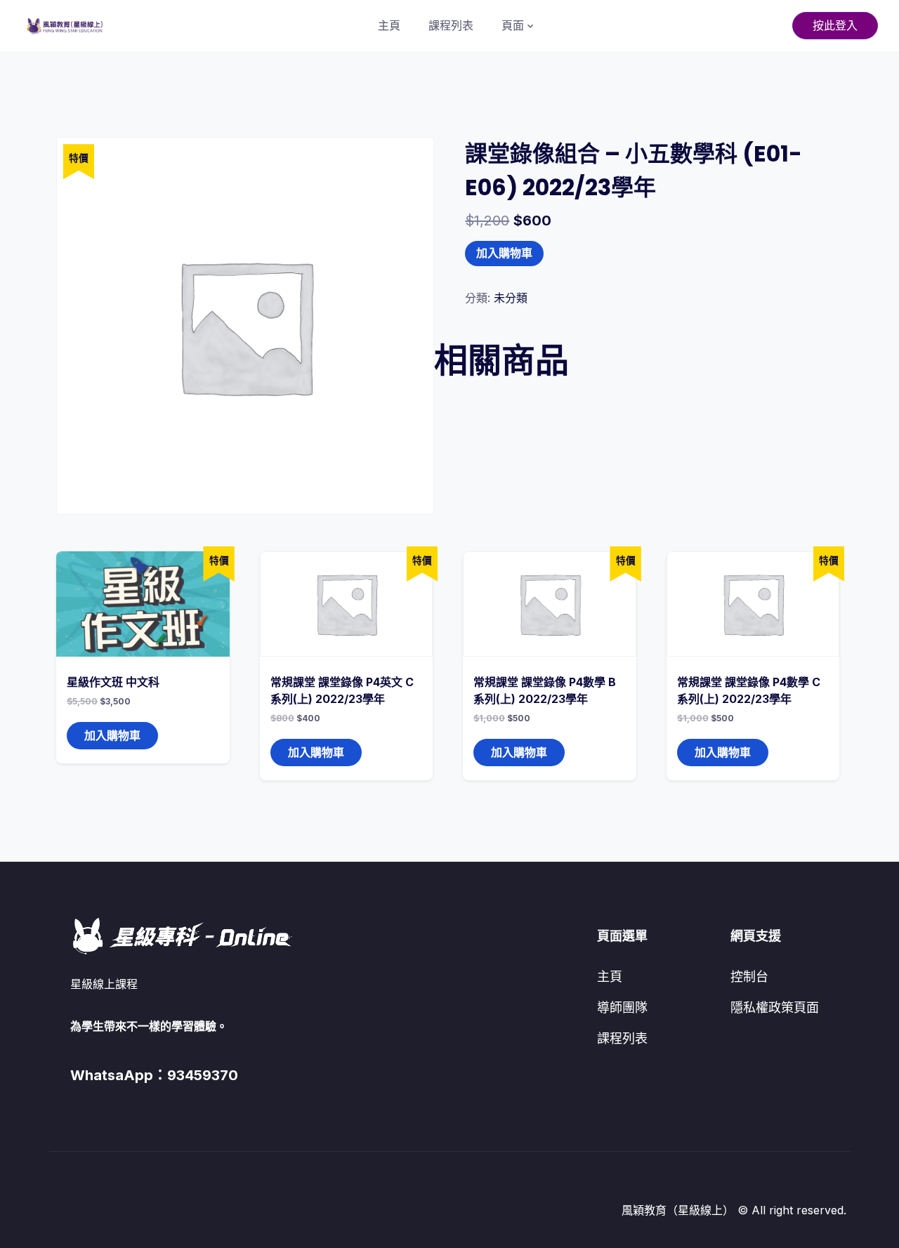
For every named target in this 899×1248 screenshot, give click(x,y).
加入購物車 (504, 253)
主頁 (389, 25)
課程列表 (450, 25)
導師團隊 (622, 1007)
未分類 (510, 298)
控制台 (749, 976)
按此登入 (835, 25)
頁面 (512, 25)
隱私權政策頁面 (774, 1007)
